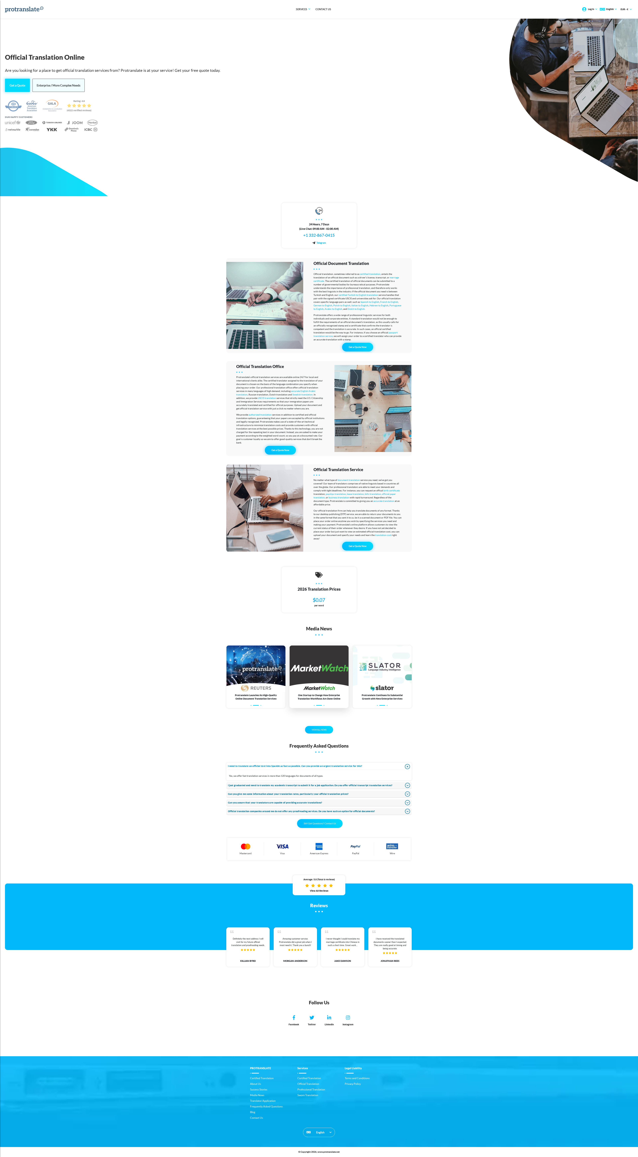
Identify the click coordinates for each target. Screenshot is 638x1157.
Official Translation (308, 1083)
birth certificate (391, 490)
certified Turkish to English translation (358, 295)
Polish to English (341, 305)
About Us (255, 1083)
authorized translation (260, 414)
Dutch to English (356, 309)
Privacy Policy (353, 1083)
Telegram (321, 242)
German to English (323, 305)
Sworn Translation (307, 1095)
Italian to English (360, 305)
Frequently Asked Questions (266, 1106)
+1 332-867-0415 (319, 235)
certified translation (370, 274)
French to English (389, 302)
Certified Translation (262, 1078)
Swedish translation (302, 394)
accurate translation (383, 501)
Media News (257, 1095)
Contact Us (323, 9)
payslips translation (336, 494)
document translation (349, 480)
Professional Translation (311, 1089)
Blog (252, 1112)
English (320, 1132)
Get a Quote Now (358, 347)
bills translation (373, 494)
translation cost (383, 535)
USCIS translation (267, 398)
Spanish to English (370, 302)
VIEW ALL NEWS (319, 730)
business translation (339, 497)
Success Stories (258, 1089)
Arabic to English (333, 309)
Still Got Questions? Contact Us (320, 823)
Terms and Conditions (357, 1078)
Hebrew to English (379, 305)
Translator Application (263, 1100)
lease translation (355, 494)
